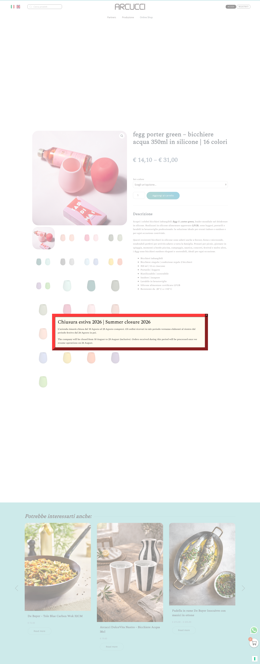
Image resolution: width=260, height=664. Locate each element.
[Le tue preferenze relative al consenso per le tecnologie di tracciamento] (255, 659)
